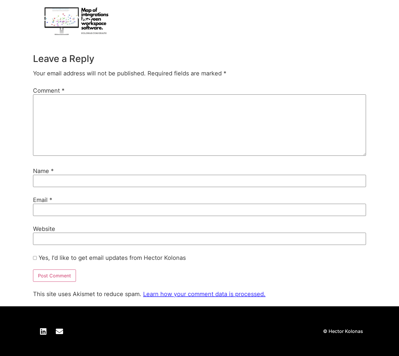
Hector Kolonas (57, 18)
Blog (335, 18)
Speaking (305, 18)
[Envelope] (59, 331)
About (179, 18)
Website (44, 229)
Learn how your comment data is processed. (204, 294)
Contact (363, 18)
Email (42, 200)
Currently (211, 18)
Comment (49, 91)
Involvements (258, 18)
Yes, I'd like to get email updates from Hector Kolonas (111, 258)
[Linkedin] (43, 331)
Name (43, 171)
